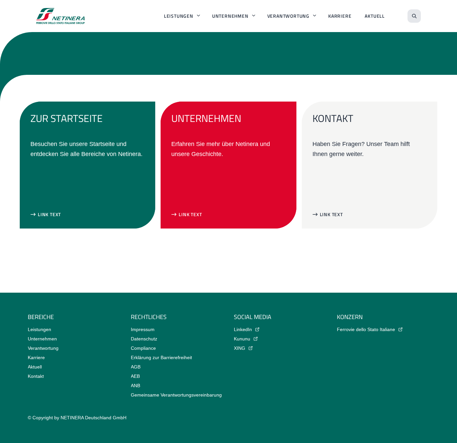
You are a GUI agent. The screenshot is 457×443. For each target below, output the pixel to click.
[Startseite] (60, 16)
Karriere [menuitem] (339, 15)
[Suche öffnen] (414, 16)
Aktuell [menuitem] (375, 15)
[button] (45, 214)
